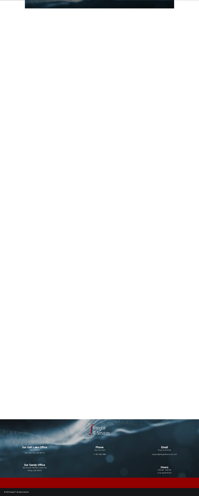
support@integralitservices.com (164, 454)
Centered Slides (10, 211)
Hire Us (132, 8)
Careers (122, 8)
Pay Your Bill (156, 8)
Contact (143, 8)
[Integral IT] (37, 7)
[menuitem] (90, 8)
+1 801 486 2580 (99, 454)
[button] (168, 8)
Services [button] (111, 8)
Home (89, 8)
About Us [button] (100, 8)
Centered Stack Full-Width (14, 410)
